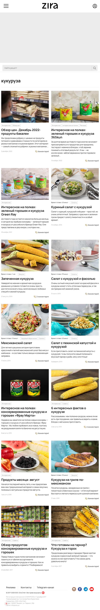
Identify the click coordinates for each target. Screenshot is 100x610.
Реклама (83, 125)
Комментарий (43, 151)
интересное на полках (70, 125)
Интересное (6, 125)
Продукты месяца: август (20, 480)
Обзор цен (16, 125)
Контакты (26, 587)
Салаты (74, 203)
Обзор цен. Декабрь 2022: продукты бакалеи (20, 132)
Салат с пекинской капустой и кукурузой (73, 345)
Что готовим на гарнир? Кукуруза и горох (69, 547)
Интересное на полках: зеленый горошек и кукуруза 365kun (72, 133)
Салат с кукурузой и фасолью (73, 278)
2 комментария (42, 296)
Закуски (21, 274)
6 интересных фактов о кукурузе (68, 410)
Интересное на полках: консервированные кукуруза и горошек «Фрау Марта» (24, 412)
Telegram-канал (45, 587)
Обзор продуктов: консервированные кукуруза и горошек (24, 548)
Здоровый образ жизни (29, 338)
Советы (65, 404)
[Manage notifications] (6, 604)
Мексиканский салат (16, 343)
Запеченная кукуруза (17, 278)
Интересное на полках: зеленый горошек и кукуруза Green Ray (22, 210)
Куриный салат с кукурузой (71, 207)
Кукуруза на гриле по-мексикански (67, 481)
